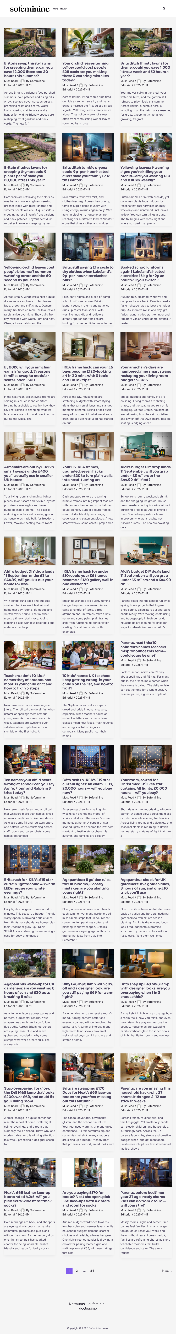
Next (167, 1270)
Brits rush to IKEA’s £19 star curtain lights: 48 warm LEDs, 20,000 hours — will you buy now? (87, 786)
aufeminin (96, 1304)
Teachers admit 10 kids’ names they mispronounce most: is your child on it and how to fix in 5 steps (28, 682)
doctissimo (88, 1308)
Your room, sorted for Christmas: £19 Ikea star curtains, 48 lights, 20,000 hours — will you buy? (143, 786)
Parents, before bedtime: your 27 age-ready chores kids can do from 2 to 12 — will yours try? (143, 1199)
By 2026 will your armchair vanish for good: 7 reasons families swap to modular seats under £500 (27, 373)
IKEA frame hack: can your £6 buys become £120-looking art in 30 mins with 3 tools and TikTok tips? (87, 373)
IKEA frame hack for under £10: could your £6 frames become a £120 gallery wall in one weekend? (87, 577)
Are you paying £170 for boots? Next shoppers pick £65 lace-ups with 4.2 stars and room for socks (86, 1199)
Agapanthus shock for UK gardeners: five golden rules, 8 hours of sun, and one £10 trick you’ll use (145, 886)
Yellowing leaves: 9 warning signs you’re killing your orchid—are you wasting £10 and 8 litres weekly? (145, 174)
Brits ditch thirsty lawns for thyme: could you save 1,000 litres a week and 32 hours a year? (145, 69)
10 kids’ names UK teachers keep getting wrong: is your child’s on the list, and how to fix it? (87, 682)
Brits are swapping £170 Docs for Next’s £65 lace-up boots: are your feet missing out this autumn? (86, 1094)
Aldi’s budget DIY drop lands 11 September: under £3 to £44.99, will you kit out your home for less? (29, 577)
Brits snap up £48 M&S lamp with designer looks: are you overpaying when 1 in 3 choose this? (145, 990)
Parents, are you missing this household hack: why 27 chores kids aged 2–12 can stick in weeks (145, 1094)
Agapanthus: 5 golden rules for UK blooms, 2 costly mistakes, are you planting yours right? (86, 886)
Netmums (77, 1304)
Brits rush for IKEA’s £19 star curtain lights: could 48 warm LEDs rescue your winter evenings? (29, 886)
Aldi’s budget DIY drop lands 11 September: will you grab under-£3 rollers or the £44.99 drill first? (145, 473)
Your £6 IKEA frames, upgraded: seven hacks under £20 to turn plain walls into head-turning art (87, 473)
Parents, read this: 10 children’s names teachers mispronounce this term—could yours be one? (143, 649)
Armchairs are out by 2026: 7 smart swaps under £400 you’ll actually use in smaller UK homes (29, 473)
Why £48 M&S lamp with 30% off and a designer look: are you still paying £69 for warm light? (87, 990)
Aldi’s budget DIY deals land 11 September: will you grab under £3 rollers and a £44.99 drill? (145, 577)
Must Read (11, 81)
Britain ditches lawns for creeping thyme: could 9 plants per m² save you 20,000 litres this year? (25, 174)
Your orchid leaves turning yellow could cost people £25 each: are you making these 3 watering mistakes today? (85, 71)
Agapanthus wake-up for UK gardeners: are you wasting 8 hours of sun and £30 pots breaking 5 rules (29, 990)
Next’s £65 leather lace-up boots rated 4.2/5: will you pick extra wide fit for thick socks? (28, 1199)
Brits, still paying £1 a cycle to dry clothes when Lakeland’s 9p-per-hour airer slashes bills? (88, 273)
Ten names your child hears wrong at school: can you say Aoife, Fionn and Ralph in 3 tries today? (29, 786)
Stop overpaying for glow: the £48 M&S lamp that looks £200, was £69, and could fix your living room (29, 1094)
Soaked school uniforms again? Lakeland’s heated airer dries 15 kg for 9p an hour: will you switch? (142, 273)
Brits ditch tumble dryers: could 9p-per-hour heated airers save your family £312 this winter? (86, 174)
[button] (164, 9)
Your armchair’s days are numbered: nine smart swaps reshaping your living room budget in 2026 (145, 373)
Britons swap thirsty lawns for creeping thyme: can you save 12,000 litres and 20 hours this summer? (28, 69)
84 (92, 1270)
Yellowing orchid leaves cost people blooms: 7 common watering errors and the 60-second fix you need (29, 273)
